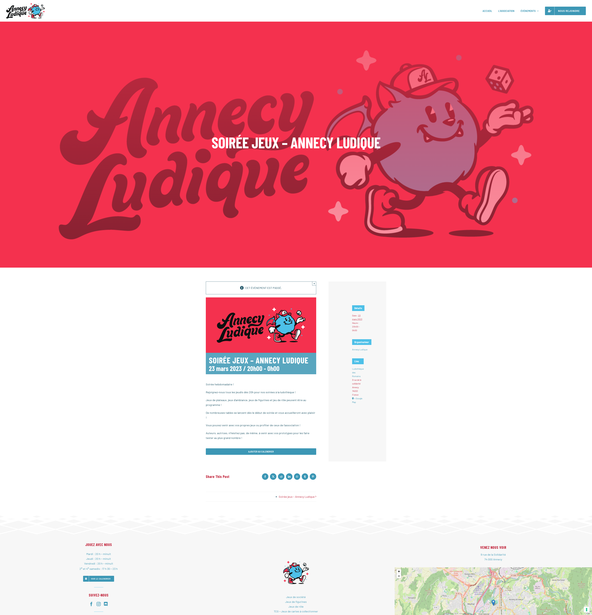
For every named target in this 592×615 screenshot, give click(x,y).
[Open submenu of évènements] (537, 10)
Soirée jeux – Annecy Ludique (297, 496)
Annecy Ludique (359, 349)
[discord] (106, 604)
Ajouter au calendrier (261, 451)
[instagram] (99, 604)
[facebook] (91, 604)
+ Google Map (357, 400)
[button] (493, 603)
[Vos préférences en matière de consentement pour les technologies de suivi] (587, 610)
